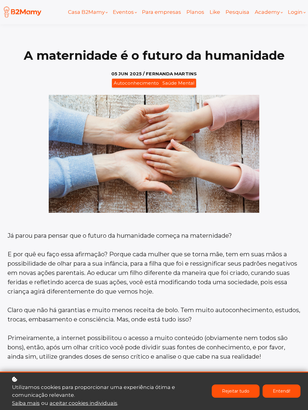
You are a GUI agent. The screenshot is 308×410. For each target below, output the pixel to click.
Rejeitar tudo (235, 391)
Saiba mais (26, 403)
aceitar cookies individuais (83, 403)
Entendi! (281, 391)
